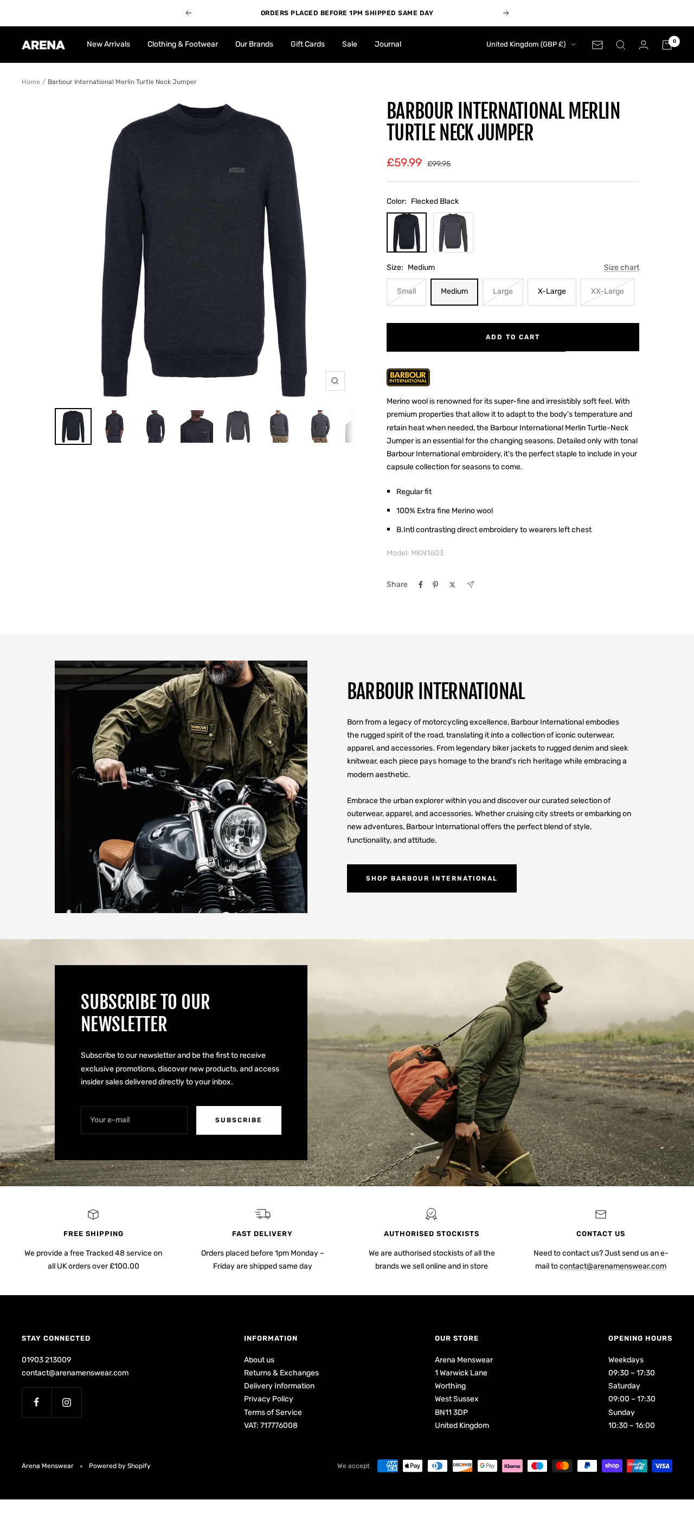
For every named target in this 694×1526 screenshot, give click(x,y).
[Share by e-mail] (470, 584)
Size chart (621, 267)
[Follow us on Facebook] (37, 1402)
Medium (454, 291)
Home (31, 82)
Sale (349, 44)
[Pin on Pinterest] (435, 585)
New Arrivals (108, 44)
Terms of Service (273, 1412)
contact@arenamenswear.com (613, 1266)
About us (259, 1360)
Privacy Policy (268, 1399)
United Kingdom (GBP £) (526, 44)
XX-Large (607, 291)
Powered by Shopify (120, 1466)
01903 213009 (46, 1360)
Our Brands (254, 44)
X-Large (552, 291)
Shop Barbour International (432, 878)
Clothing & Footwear (182, 44)
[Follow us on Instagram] (66, 1402)
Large (503, 291)
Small (406, 291)
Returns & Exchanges (281, 1373)
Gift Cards (308, 44)
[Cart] (666, 45)
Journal (388, 44)
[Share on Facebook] (421, 585)
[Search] (621, 45)
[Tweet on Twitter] (452, 585)
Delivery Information (279, 1386)
